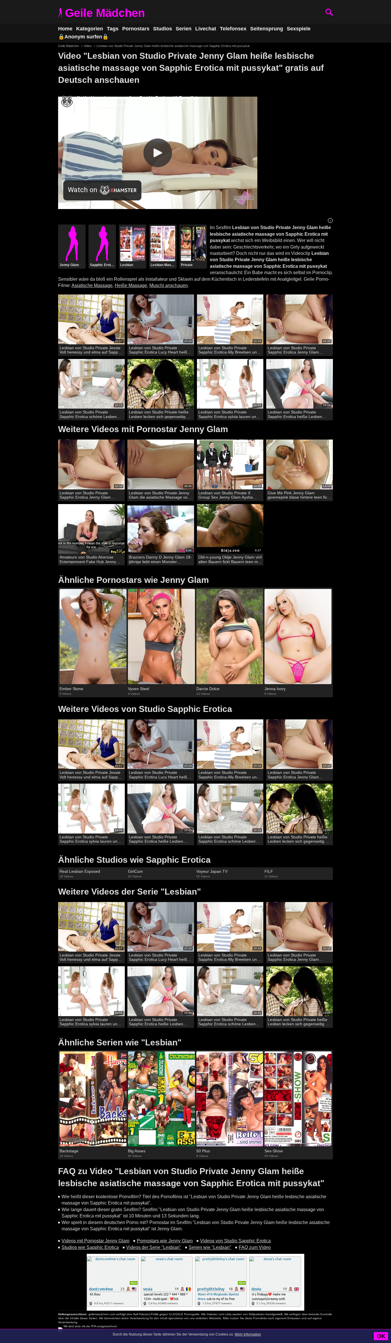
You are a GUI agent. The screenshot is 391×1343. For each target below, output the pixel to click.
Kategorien (89, 29)
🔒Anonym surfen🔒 (83, 37)
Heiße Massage (131, 285)
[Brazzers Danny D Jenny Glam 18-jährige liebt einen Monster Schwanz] (160, 529)
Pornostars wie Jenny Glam (165, 1240)
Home (65, 29)
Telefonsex (233, 29)
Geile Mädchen (105, 13)
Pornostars (135, 29)
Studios (162, 29)
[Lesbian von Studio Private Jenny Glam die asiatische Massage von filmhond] (160, 465)
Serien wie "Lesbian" (210, 1247)
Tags (113, 29)
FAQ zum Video (255, 1247)
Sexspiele (299, 29)
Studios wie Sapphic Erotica (90, 1247)
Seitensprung (266, 29)
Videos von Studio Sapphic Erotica (235, 1240)
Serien (183, 29)
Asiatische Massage (92, 285)
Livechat (205, 29)
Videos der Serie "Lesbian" (153, 1247)
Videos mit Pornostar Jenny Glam (95, 1240)
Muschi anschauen (168, 285)
